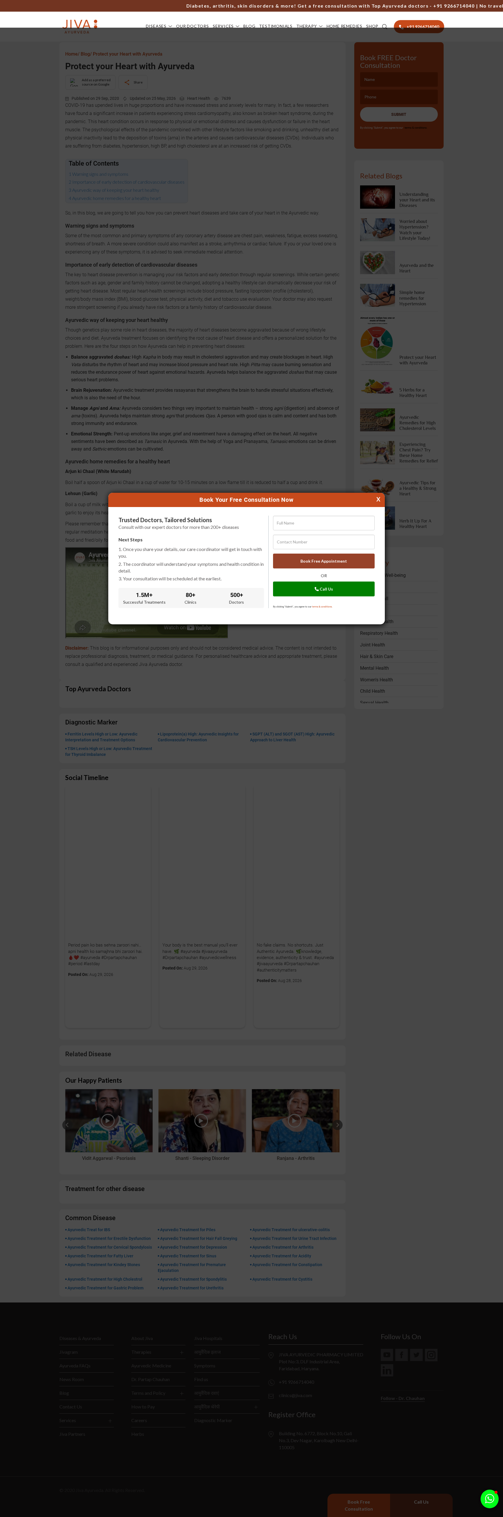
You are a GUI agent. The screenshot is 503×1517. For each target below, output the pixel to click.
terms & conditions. (322, 606)
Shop (372, 26)
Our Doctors (192, 26)
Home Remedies (344, 26)
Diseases (156, 26)
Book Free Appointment (323, 561)
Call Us (326, 588)
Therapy (306, 26)
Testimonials (276, 26)
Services (223, 26)
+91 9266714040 (425, 5)
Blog (249, 26)
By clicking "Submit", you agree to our (302, 606)
